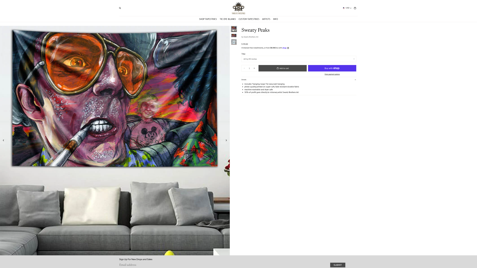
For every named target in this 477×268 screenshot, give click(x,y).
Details (243, 80)
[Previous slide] (2, 140)
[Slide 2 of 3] (234, 35)
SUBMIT (338, 265)
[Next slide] (227, 140)
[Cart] (355, 8)
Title (243, 54)
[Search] (120, 8)
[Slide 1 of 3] (234, 29)
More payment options (332, 74)
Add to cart (284, 68)
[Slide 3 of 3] (234, 42)
